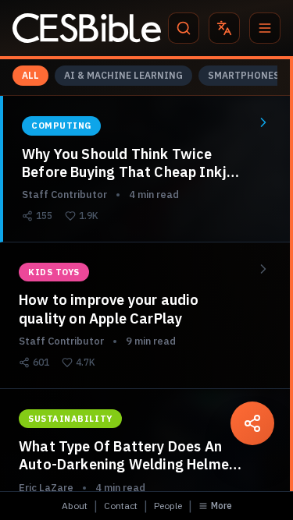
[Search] (183, 28)
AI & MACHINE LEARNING (123, 75)
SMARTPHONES (244, 75)
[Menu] (264, 28)
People (168, 505)
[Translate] (224, 28)
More (221, 505)
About (75, 505)
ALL (30, 75)
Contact (121, 505)
